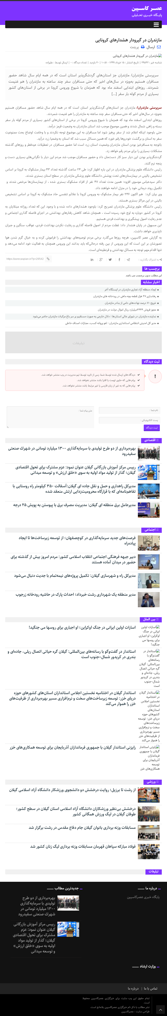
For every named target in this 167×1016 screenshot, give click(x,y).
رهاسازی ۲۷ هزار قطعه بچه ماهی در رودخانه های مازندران (125, 296)
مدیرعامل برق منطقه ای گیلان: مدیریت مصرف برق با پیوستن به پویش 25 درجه (74, 505)
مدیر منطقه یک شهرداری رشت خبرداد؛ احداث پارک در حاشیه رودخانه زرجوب (76, 594)
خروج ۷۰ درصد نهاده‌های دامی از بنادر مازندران (131, 303)
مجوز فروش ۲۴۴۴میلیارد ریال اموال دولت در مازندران (127, 309)
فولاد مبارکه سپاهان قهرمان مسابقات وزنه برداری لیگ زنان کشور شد (83, 846)
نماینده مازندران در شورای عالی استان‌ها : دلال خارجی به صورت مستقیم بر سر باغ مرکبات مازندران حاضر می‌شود (95, 316)
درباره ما (133, 988)
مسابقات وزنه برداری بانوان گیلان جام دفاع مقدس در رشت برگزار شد (82, 827)
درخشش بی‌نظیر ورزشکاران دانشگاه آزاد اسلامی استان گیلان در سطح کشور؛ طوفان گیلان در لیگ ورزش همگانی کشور (76, 811)
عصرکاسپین (127, 1011)
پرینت (135, 47)
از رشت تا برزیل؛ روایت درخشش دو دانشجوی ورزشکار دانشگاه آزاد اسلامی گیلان (72, 790)
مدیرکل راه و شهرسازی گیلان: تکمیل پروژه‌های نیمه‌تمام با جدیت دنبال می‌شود (75, 575)
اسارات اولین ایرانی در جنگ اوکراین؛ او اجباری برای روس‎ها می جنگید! (82, 627)
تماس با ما (150, 988)
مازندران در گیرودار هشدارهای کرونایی (128, 40)
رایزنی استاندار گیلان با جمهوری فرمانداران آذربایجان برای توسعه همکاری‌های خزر (73, 747)
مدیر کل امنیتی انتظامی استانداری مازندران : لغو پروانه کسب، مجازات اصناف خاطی (111, 323)
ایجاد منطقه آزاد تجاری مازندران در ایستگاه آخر (131, 289)
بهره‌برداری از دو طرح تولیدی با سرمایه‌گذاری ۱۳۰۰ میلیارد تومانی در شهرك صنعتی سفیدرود (72, 451)
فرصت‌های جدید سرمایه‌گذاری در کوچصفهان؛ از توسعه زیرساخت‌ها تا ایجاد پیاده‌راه (77, 541)
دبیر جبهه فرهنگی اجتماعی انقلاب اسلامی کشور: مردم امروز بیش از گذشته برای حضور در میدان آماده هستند (73, 559)
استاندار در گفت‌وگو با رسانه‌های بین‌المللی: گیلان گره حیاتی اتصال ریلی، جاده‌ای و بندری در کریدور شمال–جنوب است (72, 654)
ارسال (151, 47)
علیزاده (49, 62)
